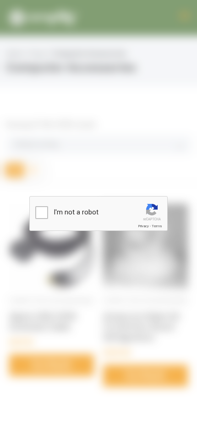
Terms (157, 226)
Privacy (143, 226)
